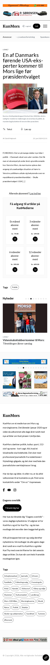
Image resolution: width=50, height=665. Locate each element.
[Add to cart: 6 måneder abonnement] (14, 269)
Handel (15, 588)
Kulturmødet (21, 595)
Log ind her (35, 193)
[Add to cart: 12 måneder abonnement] (35, 269)
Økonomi (8, 620)
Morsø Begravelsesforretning (20, 37)
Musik (40, 601)
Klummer (8, 595)
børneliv (24, 576)
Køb (36, 26)
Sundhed (30, 613)
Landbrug (35, 595)
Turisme (41, 613)
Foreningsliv (37, 582)
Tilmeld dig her (12, 508)
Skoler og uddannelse (13, 613)
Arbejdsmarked (10, 576)
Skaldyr (25, 607)
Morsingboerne (27, 601)
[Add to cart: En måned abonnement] (14, 239)
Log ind (28, 26)
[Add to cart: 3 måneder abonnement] (35, 239)
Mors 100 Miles (10, 601)
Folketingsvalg (21, 582)
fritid (6, 588)
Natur (6, 607)
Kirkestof (26, 588)
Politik (15, 287)
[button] (26, 298)
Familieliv (8, 582)
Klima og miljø (39, 588)
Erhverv (35, 576)
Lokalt (5, 49)
